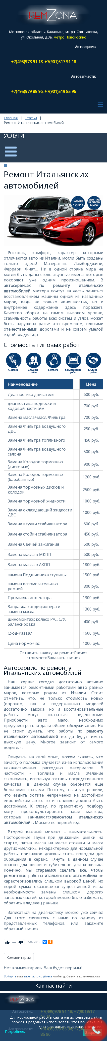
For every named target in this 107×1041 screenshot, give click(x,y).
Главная (11, 118)
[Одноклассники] (50, 942)
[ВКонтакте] (45, 942)
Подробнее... (15, 1031)
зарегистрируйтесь (38, 976)
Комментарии (18, 957)
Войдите (10, 976)
